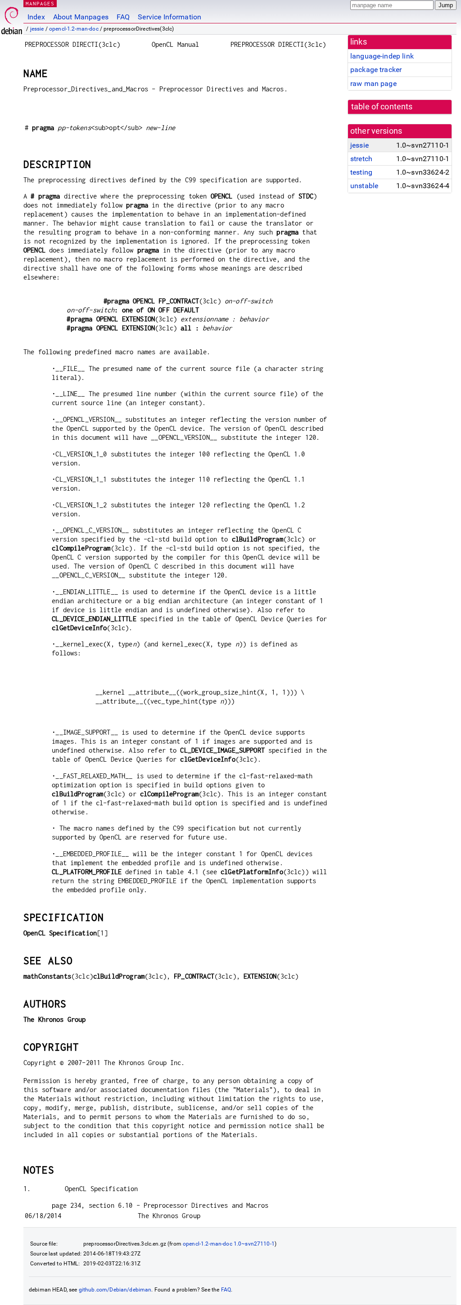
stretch (361, 158)
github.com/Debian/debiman (115, 1290)
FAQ (123, 17)
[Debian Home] (11, 18)
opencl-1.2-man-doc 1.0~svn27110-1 (229, 1244)
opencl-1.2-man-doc (74, 29)
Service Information (169, 17)
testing (361, 172)
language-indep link (382, 56)
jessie (37, 29)
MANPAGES (40, 3)
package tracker (376, 69)
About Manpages (80, 17)
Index (36, 17)
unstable (364, 185)
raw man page (373, 83)
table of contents (382, 106)
